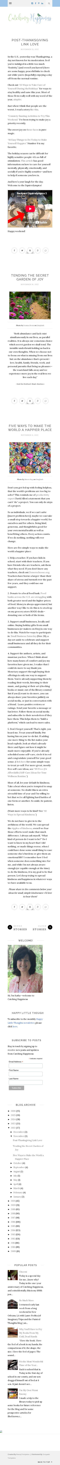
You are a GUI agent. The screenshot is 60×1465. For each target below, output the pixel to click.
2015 (13, 1226)
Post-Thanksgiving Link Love (27, 1140)
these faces (32, 129)
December (18, 1132)
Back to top (44, 1462)
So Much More (26, 1300)
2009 (13, 1251)
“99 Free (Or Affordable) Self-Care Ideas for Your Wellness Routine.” (27, 773)
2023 (13, 1123)
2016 (13, 1222)
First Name (14, 1070)
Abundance (30, 271)
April (15, 1184)
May (15, 1180)
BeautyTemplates (22, 1454)
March (16, 1188)
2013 (13, 1234)
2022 (13, 1127)
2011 (13, 1243)
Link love (30, 35)
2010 (13, 1247)
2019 (13, 1209)
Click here (20, 761)
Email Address (16, 1061)
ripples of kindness (22, 828)
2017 (13, 1217)
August (16, 1171)
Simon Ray (29, 479)
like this (34, 109)
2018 (13, 1213)
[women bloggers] (1, 1432)
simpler (17, 99)
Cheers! (23, 1271)
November (18, 1136)
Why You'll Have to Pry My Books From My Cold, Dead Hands (30, 1333)
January (17, 1196)
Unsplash (40, 325)
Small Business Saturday (23, 636)
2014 (13, 1230)
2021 (13, 1201)
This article (27, 160)
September (19, 1167)
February (17, 1192)
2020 (13, 1205)
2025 (13, 1115)
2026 (13, 1111)
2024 (13, 1119)
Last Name (13, 1078)
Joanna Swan (29, 325)
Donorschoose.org (39, 572)
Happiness (30, 421)
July (15, 1175)
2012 (13, 1238)
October (17, 1163)
